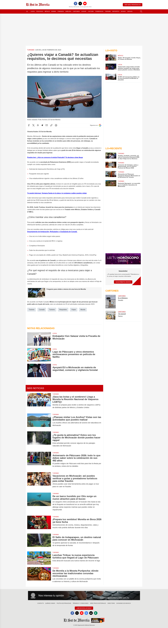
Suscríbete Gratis (123, 282)
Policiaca (39, 11)
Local (33, 11)
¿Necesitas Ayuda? (83, 608)
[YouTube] (85, 3)
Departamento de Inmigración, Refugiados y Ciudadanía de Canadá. (52, 231)
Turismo (108, 11)
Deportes (115, 11)
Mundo (53, 11)
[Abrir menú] (27, 11)
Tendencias (99, 11)
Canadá (42, 309)
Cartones (76, 11)
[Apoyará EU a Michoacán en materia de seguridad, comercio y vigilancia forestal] (39, 370)
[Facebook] (75, 3)
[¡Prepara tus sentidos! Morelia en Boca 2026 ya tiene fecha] (39, 523)
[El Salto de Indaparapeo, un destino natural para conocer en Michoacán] (39, 541)
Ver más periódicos (132, 5)
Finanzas (61, 11)
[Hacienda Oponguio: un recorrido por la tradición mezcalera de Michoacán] (110, 183)
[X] (80, 3)
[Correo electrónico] (46, 125)
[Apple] (91, 613)
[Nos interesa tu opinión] (84, 595)
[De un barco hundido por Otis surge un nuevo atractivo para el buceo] (39, 503)
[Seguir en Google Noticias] (100, 125)
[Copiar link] (51, 125)
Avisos (123, 11)
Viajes (73, 309)
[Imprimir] (56, 125)
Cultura (91, 11)
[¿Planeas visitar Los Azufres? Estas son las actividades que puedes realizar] (39, 421)
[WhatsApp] (38, 125)
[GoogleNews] (86, 613)
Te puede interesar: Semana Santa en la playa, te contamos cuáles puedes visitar (57, 193)
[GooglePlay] (95, 613)
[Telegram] (42, 125)
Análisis (68, 11)
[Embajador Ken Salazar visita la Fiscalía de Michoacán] (39, 339)
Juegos (129, 11)
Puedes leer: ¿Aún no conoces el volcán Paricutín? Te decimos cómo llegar (55, 157)
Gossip (83, 11)
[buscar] (141, 11)
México (47, 11)
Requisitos (63, 309)
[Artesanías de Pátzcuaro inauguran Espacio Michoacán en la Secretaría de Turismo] (110, 174)
